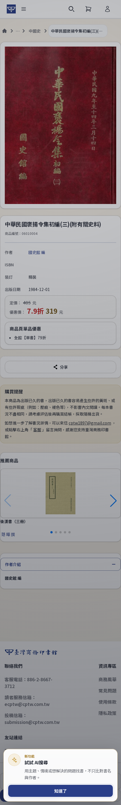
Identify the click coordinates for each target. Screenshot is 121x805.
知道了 (60, 791)
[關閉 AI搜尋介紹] (60, 402)
